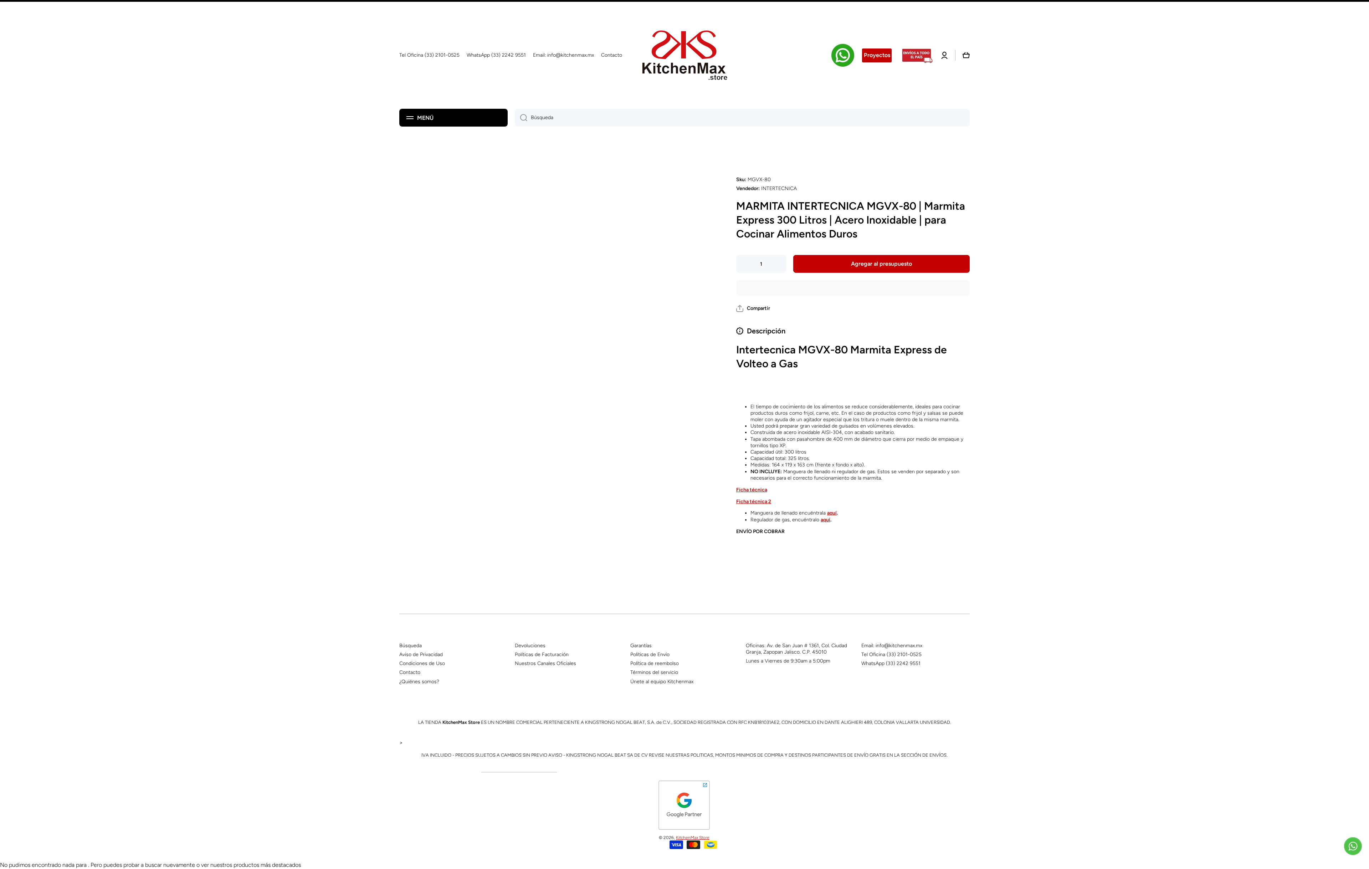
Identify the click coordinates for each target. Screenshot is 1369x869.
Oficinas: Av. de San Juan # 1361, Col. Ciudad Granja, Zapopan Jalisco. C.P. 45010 (796, 649)
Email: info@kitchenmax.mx (891, 646)
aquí (832, 513)
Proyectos (877, 55)
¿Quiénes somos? (419, 682)
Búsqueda (410, 646)
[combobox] (742, 118)
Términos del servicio (654, 672)
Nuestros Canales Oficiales (545, 663)
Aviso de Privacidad (421, 654)
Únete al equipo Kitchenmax (661, 682)
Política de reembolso (654, 663)
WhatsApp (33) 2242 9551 (891, 663)
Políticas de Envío (650, 654)
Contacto (409, 672)
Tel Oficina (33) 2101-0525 (891, 654)
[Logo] (684, 55)
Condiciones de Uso (422, 663)
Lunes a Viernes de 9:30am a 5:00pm (788, 661)
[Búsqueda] (521, 118)
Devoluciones (530, 646)
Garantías (641, 646)
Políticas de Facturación (542, 654)
